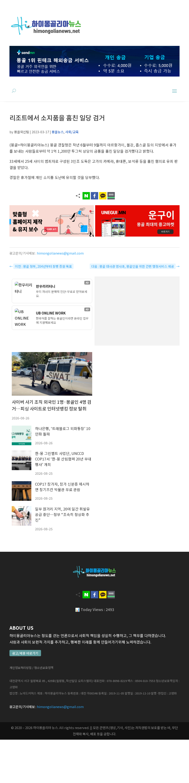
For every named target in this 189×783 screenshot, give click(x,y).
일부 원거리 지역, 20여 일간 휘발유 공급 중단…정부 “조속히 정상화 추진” (62, 514)
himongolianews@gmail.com (60, 253)
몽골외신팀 (21, 131)
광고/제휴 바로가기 (25, 653)
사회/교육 (72, 131)
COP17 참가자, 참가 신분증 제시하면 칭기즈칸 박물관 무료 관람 (62, 486)
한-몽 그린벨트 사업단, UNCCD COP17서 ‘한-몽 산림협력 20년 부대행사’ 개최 (63, 459)
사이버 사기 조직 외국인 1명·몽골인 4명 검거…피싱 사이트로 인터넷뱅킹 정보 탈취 (51, 405)
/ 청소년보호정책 (42, 667)
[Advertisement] (137, 311)
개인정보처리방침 (20, 667)
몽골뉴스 (58, 131)
